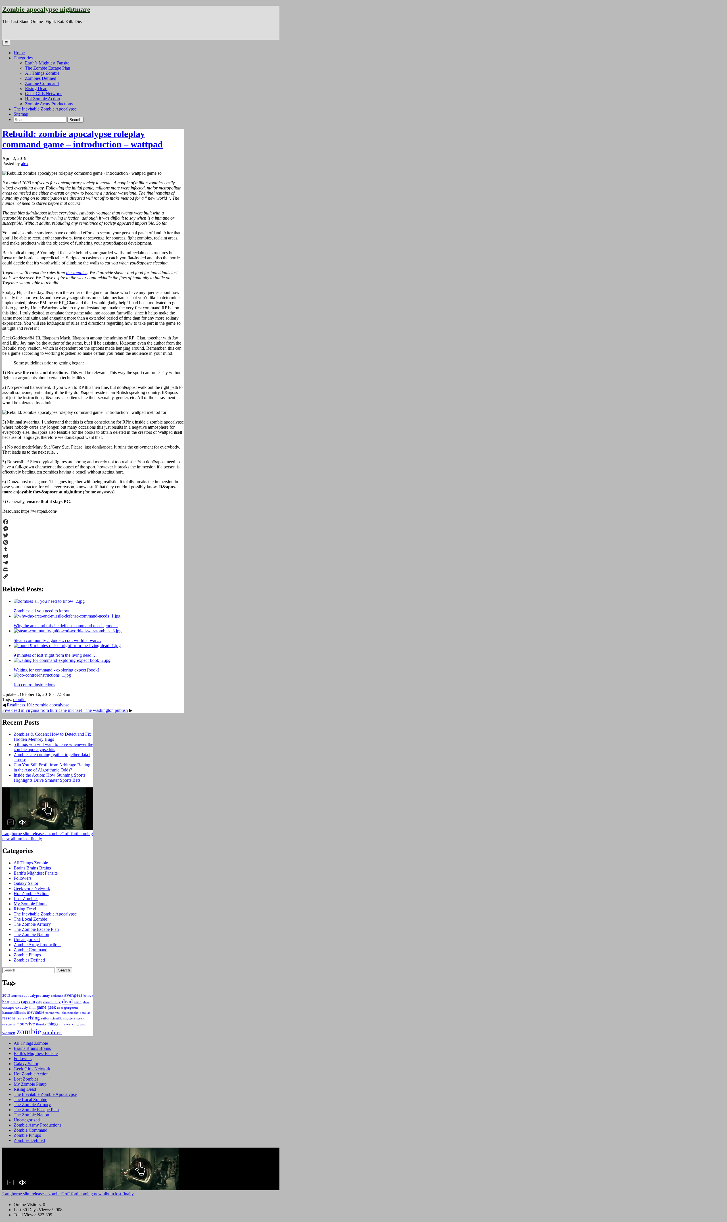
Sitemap (21, 114)
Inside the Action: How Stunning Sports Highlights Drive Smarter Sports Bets (49, 778)
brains (15, 1002)
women (8, 1033)
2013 (6, 995)
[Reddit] (93, 555)
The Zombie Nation (31, 934)
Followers (23, 878)
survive (27, 1024)
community (52, 1002)
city (39, 1002)
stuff (16, 1024)
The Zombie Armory (32, 924)
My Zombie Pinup (30, 903)
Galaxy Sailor (26, 883)
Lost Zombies (26, 898)
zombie (28, 1031)
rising (34, 1018)
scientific (56, 1018)
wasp (83, 1024)
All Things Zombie (42, 73)
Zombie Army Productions (49, 103)
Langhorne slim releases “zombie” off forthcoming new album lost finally (68, 1193)
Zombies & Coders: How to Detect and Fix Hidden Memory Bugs (52, 737)
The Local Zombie (30, 919)
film (32, 1007)
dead (67, 1001)
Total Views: (25, 1214)
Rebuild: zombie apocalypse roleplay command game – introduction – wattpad (82, 139)
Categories (23, 57)
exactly (21, 1007)
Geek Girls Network (43, 93)
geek (51, 1007)
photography (70, 1012)
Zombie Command (42, 83)
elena (86, 1002)
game (41, 1007)
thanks (41, 1024)
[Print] (93, 569)
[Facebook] (93, 521)
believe (88, 995)
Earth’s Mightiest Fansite (47, 63)
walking (72, 1024)
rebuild (19, 699)
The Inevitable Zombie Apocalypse (45, 109)
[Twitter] (93, 535)
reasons (9, 1018)
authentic (57, 995)
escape (8, 1007)
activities (17, 995)
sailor (45, 1018)
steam (80, 1018)
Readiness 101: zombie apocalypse (38, 704)
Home (19, 52)
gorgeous (71, 1007)
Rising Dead (36, 88)
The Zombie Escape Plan (47, 68)
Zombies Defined (40, 78)
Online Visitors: (28, 1204)
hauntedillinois (14, 1012)
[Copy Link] (93, 576)
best (5, 1002)
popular (85, 1012)
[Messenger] (93, 528)
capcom (28, 1001)
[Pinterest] (93, 542)
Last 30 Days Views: (33, 1209)
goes (60, 1007)
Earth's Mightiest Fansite (36, 873)
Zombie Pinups (27, 954)
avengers (73, 995)
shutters (69, 1018)
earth (78, 1002)
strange (7, 1024)
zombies (52, 1032)
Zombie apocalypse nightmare (46, 9)
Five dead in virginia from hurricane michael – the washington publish (65, 710)
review (22, 1018)
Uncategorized (27, 939)
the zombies (76, 272)
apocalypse (32, 995)
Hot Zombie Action (42, 98)
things (52, 1023)
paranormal (52, 1012)
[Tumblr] (93, 549)
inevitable (35, 1012)
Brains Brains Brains (32, 868)
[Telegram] (93, 562)
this (62, 1024)
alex (24, 163)
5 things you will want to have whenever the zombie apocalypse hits (53, 747)
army (46, 995)
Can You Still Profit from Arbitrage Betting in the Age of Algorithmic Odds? (52, 767)
